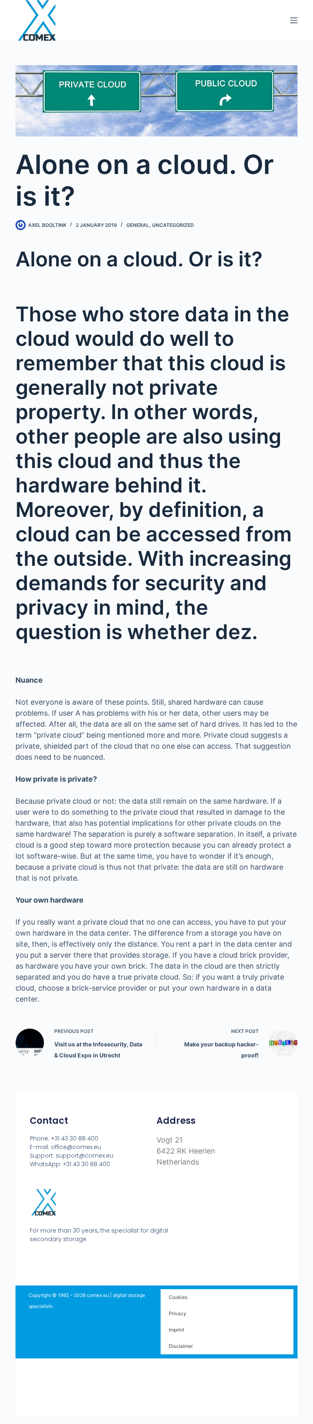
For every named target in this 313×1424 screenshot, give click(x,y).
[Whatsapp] (80, 1259)
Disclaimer (181, 1346)
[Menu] (294, 20)
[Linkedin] (64, 1259)
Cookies (178, 1297)
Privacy (177, 1313)
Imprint (176, 1330)
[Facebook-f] (33, 1259)
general (137, 225)
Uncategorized (173, 225)
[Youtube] (49, 1259)
